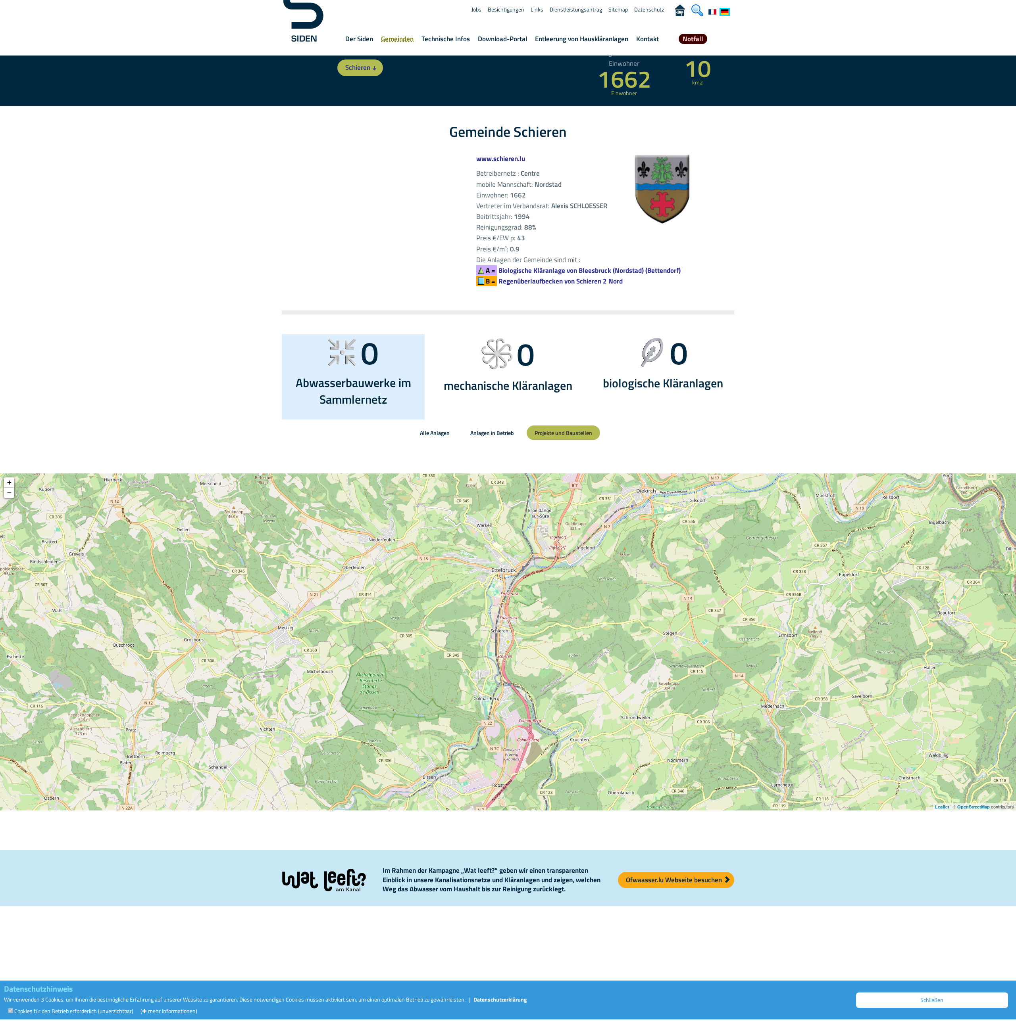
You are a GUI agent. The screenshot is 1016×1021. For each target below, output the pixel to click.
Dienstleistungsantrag (576, 9)
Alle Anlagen (435, 433)
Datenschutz (649, 9)
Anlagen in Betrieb (492, 433)
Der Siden (359, 39)
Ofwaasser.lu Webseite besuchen (675, 880)
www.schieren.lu (500, 158)
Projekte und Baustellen (563, 433)
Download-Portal (502, 39)
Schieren (357, 67)
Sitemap (618, 9)
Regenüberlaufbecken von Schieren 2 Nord (554, 281)
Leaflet (942, 807)
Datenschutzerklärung (500, 999)
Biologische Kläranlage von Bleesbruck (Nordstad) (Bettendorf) (583, 270)
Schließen (931, 1000)
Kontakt (647, 39)
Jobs (476, 9)
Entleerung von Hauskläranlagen (581, 39)
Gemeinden (397, 39)
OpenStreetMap (973, 807)
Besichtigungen (506, 9)
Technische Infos (445, 39)
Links (537, 9)
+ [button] (9, 482)
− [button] (9, 492)
